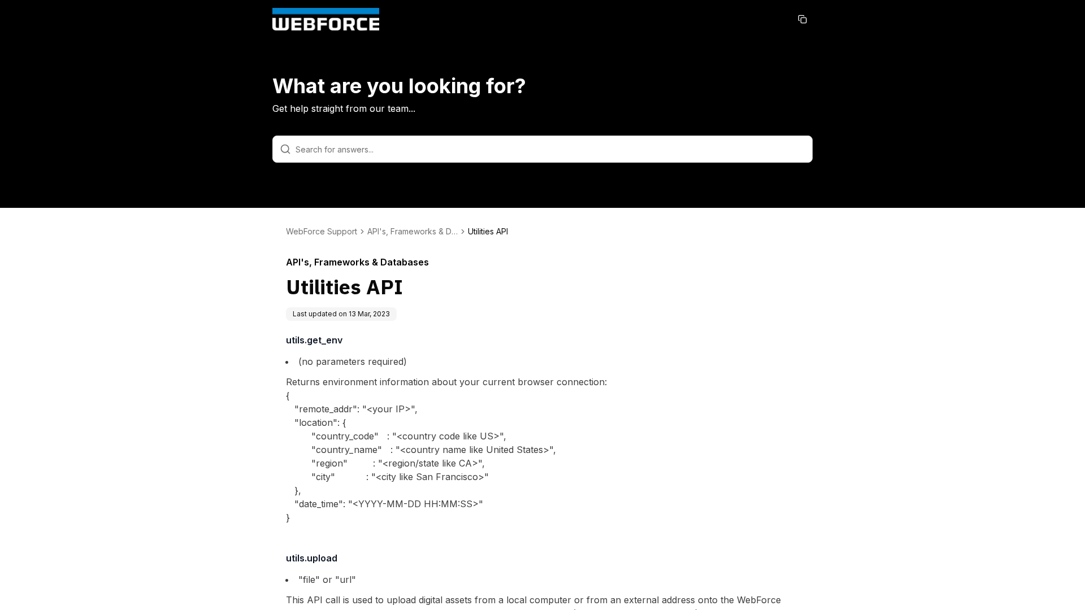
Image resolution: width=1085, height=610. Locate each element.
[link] (488, 231)
